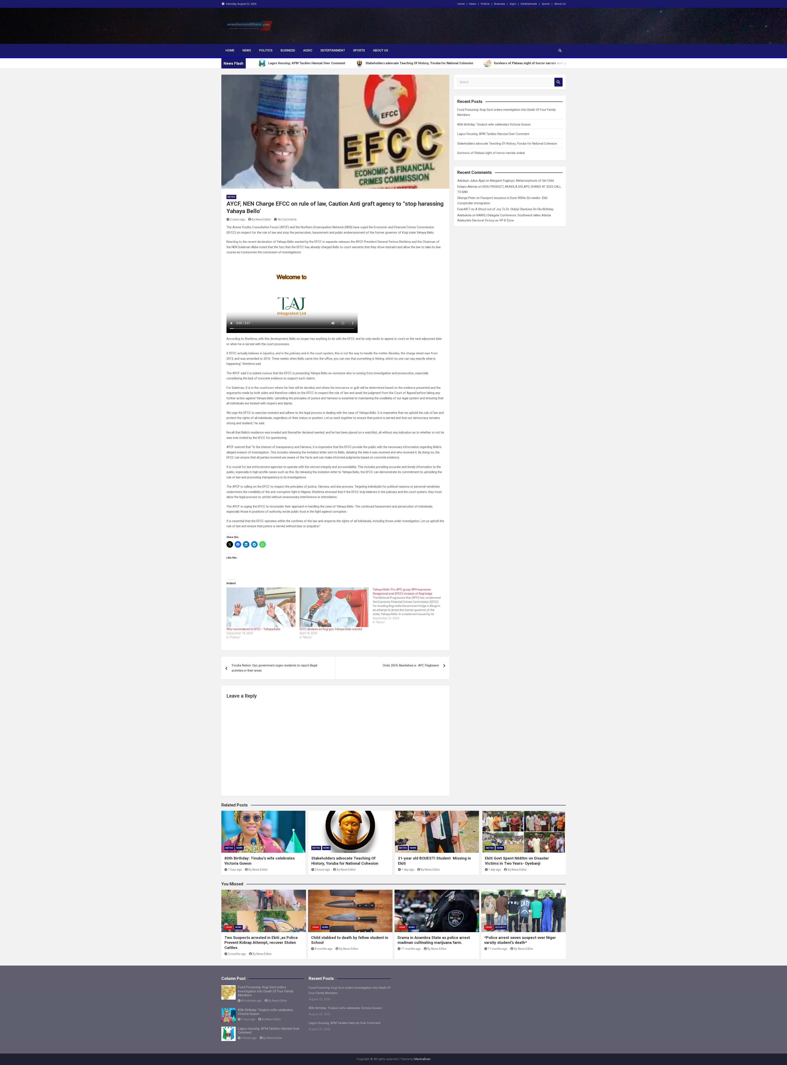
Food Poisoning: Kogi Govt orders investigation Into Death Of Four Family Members (265, 991)
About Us (560, 3)
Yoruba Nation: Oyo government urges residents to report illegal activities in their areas (274, 668)
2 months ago (237, 954)
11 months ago (411, 948)
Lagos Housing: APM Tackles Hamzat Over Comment (493, 134)
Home (461, 3)
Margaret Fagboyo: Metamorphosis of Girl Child (522, 180)
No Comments (287, 219)
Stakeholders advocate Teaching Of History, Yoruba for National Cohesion (507, 143)
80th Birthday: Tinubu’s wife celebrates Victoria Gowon (494, 124)
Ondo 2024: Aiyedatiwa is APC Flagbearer (411, 665)
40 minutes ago (251, 1000)
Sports (546, 3)
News (472, 3)
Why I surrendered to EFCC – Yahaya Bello (253, 629)
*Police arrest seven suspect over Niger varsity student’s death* (520, 940)
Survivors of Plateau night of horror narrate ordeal (491, 153)
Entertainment (529, 3)
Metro (231, 197)
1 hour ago (235, 869)
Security (500, 927)
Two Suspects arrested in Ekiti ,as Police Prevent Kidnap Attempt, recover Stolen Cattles (261, 942)
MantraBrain (422, 1059)
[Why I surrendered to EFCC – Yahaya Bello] (261, 607)
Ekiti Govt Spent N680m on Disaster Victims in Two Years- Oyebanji (517, 861)
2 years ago (237, 219)
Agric (513, 3)
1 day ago (408, 869)
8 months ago (323, 948)
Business (499, 3)
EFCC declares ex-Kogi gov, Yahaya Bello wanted (331, 629)
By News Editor (261, 219)
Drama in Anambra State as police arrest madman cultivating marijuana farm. (434, 940)
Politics (485, 3)
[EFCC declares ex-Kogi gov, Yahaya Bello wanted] (334, 607)
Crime (228, 927)
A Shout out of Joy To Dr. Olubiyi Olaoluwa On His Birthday (514, 209)
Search (558, 82)
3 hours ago (322, 869)
